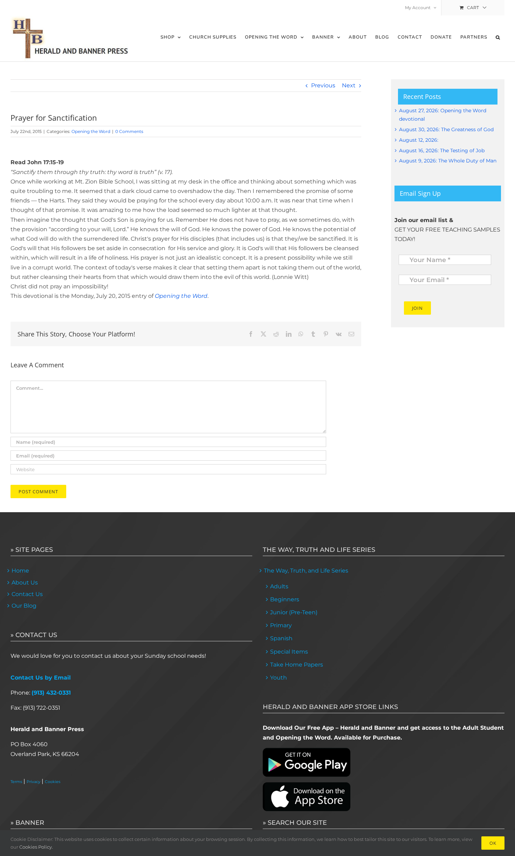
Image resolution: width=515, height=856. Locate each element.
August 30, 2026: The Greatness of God (446, 129)
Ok (492, 843)
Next (349, 85)
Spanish (281, 638)
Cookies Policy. (36, 847)
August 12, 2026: (418, 140)
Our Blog (24, 605)
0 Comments (129, 131)
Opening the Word (90, 131)
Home (20, 570)
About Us (25, 582)
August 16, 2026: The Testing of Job (442, 150)
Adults (279, 586)
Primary (281, 625)
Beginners (284, 599)
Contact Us (27, 594)
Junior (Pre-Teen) (293, 612)
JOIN (417, 308)
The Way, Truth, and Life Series (306, 570)
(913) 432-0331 (51, 692)
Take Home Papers (296, 664)
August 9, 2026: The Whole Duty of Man (447, 161)
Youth (278, 677)
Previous (323, 85)
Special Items (289, 651)
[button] (498, 37)
